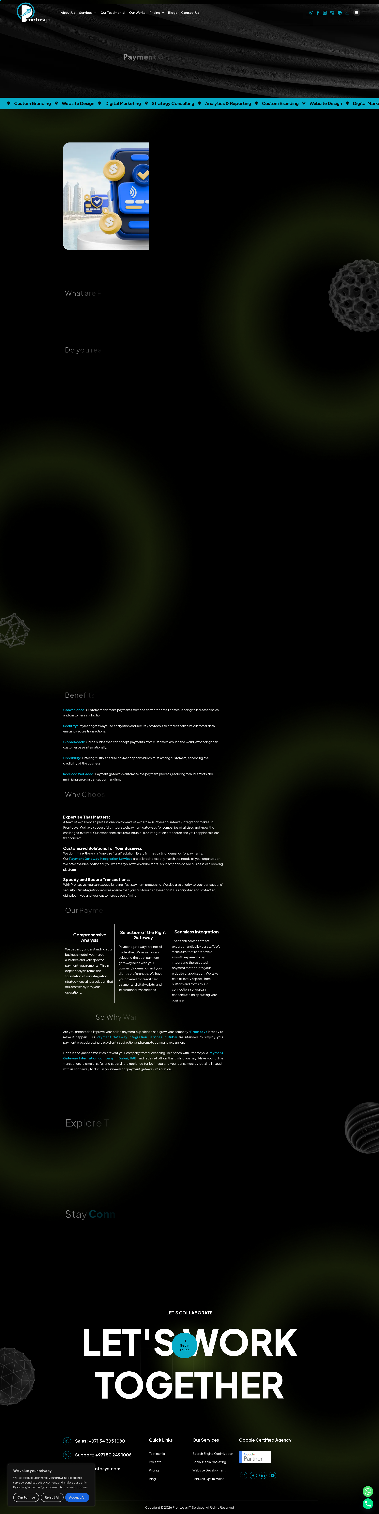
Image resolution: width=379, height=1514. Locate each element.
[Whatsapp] (368, 1491)
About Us (68, 12)
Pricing (154, 12)
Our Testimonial (112, 12)
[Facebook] (318, 12)
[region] (51, 1485)
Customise (26, 1497)
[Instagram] (311, 12)
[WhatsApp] (340, 12)
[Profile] (347, 12)
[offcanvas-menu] (356, 12)
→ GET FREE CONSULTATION (229, 798)
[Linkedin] (325, 12)
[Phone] (332, 12)
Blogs (172, 12)
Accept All (77, 1497)
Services (86, 12)
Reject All (52, 1497)
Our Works (137, 12)
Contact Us (190, 12)
